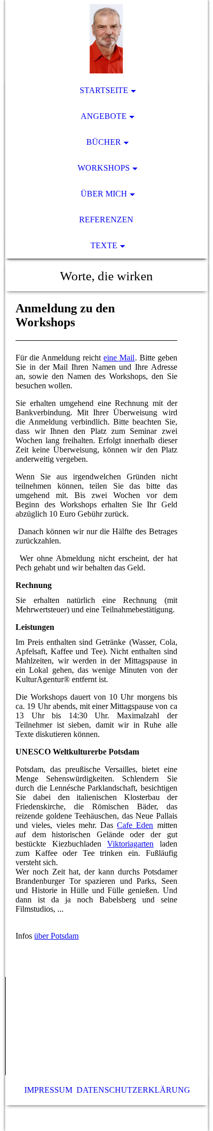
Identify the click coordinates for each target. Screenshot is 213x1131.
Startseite (104, 90)
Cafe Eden (135, 825)
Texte (103, 245)
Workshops (104, 167)
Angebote (104, 116)
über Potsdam (56, 935)
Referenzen (106, 219)
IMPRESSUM (48, 1089)
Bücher (103, 142)
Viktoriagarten (130, 843)
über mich (104, 193)
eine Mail (118, 357)
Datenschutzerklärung (133, 1089)
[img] (106, 39)
